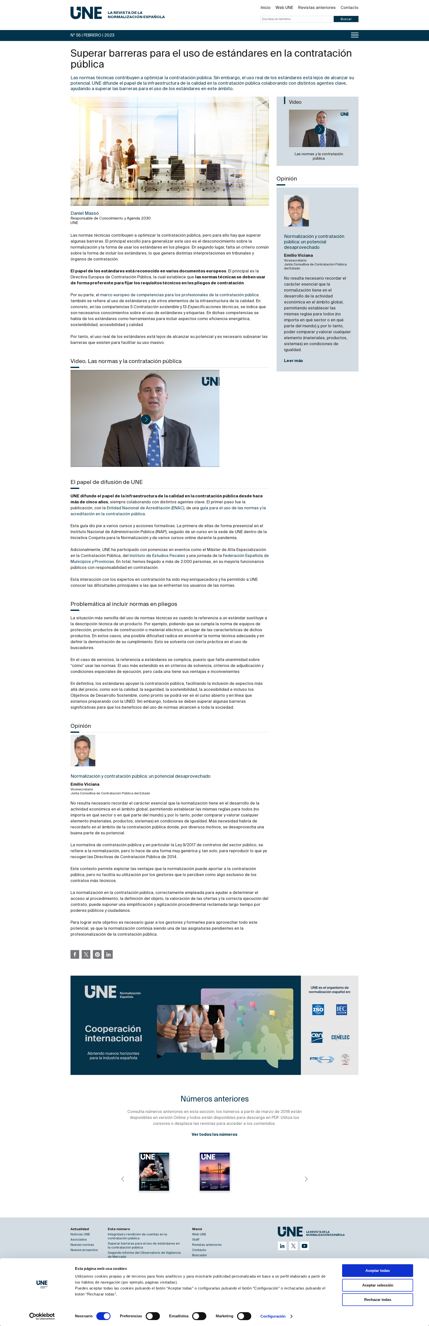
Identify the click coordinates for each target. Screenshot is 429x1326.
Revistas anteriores (317, 8)
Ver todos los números (214, 1135)
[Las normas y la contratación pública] (319, 128)
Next (306, 1179)
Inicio (266, 8)
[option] (214, 1025)
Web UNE (284, 8)
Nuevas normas (82, 1245)
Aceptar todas (377, 1270)
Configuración (273, 1316)
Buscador (199, 1255)
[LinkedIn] (282, 1246)
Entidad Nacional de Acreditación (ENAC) (145, 508)
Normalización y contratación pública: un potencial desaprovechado (314, 242)
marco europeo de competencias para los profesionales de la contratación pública (179, 295)
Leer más (293, 361)
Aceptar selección (377, 1285)
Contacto (349, 8)
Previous (122, 1179)
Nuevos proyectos (84, 1250)
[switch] (153, 1316)
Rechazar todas (377, 1299)
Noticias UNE (80, 1234)
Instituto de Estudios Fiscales (157, 556)
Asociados (79, 1239)
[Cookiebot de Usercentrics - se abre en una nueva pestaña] (42, 1316)
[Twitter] (293, 1246)
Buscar (346, 19)
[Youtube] (304, 1246)
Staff (195, 1239)
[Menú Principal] (354, 35)
